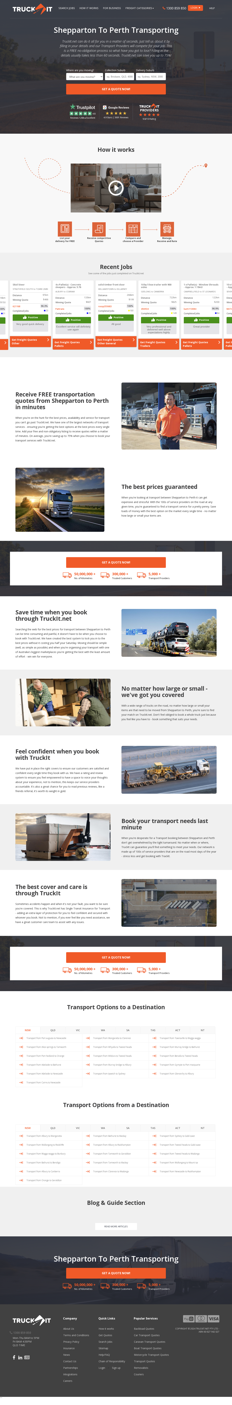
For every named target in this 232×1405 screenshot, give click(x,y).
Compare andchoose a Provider (133, 240)
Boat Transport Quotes (147, 1348)
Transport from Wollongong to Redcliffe (45, 1144)
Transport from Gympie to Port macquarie (180, 1064)
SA (127, 1030)
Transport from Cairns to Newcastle (43, 1082)
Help (212, 8)
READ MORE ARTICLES (116, 1226)
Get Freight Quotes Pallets (24, 344)
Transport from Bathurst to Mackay (109, 1135)
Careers (67, 1381)
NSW (28, 1030)
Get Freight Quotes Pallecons (195, 344)
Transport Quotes (144, 1361)
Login (102, 1367)
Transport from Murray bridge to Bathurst (180, 1047)
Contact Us (69, 1361)
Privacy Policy (71, 1341)
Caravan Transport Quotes (149, 1341)
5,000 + (155, 573)
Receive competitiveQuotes (99, 240)
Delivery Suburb (145, 70)
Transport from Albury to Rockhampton (112, 1144)
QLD (52, 1030)
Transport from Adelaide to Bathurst (43, 1064)
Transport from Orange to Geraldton (44, 1180)
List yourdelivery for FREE (65, 240)
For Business (112, 8)
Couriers (139, 1374)
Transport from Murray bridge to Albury (112, 1064)
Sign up (116, 1367)
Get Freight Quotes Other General (67, 341)
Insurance (69, 1348)
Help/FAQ (104, 1354)
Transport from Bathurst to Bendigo (43, 1162)
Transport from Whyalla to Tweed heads (112, 1047)
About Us (68, 1328)
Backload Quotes (144, 1328)
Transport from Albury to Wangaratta (44, 1135)
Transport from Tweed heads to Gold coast (180, 1144)
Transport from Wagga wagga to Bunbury (46, 1153)
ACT (177, 1030)
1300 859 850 (175, 8)
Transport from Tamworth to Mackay (110, 1162)
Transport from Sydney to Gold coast (177, 1135)
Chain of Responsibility (112, 1361)
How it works (106, 1328)
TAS (152, 1030)
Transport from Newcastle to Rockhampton (180, 1171)
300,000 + (120, 573)
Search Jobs (67, 8)
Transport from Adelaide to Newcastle (44, 1073)
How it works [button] (88, 8)
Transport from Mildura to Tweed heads (112, 1055)
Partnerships (70, 1367)
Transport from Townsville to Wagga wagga (180, 1038)
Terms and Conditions (76, 1335)
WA (103, 1030)
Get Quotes (105, 1335)
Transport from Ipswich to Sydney (109, 1073)
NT (203, 1030)
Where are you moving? (80, 70)
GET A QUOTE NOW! (116, 89)
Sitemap (103, 1348)
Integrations (70, 1374)
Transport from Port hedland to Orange (45, 1055)
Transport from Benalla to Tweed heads (179, 1055)
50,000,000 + (85, 573)
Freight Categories (138, 8)
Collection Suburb (115, 70)
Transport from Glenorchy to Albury (177, 1073)
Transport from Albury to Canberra (43, 1171)
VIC (78, 1030)
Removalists (141, 1367)
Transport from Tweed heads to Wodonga (180, 1153)
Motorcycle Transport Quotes (151, 1354)
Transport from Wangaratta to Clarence (112, 1038)
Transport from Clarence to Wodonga (111, 1171)
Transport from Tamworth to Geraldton (112, 1153)
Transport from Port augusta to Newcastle (46, 1038)
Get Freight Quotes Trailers (110, 344)
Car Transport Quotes (147, 1335)
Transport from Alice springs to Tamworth (46, 1047)
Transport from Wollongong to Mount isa (179, 1162)
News (66, 1354)
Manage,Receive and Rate (167, 240)
